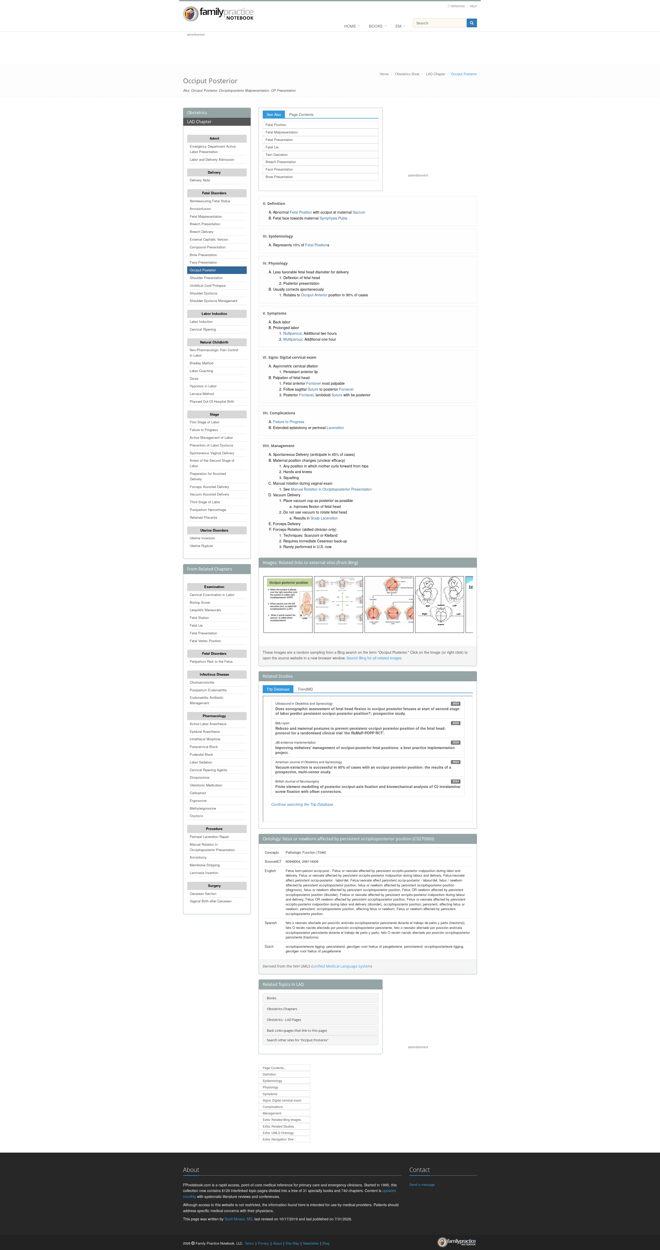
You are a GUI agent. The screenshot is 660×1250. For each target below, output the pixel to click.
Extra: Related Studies (278, 1126)
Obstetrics (197, 112)
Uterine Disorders (214, 530)
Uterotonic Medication (206, 785)
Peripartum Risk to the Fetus (211, 661)
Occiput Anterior (314, 294)
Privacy (263, 1243)
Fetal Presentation (203, 633)
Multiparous (292, 339)
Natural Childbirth (214, 342)
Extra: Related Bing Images (282, 1119)
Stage (214, 414)
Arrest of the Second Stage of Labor (212, 463)
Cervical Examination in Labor (212, 594)
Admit (214, 138)
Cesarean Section (203, 893)
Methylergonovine (203, 808)
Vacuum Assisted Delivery (209, 494)
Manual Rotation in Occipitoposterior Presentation (212, 847)
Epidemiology (272, 1080)
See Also (274, 114)
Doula (194, 378)
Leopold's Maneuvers (205, 609)
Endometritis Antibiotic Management (207, 700)
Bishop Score (200, 602)
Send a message (422, 1184)
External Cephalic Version (209, 239)
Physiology (270, 1087)
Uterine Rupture (201, 545)
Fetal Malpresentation (206, 216)
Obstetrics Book (407, 73)
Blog (326, 1243)
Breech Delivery (201, 231)
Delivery (214, 172)
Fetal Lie (196, 625)
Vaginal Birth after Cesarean (211, 901)
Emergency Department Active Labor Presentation (213, 149)
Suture (313, 389)
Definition (269, 1074)
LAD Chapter (435, 73)
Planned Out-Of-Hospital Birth (212, 401)
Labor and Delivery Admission (212, 159)
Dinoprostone (199, 777)
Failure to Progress (204, 429)
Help (473, 6)
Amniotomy (198, 857)
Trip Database (278, 689)
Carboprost (198, 792)
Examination (214, 586)
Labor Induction (214, 313)
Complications (273, 1106)
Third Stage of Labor (205, 501)
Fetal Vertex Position (205, 640)
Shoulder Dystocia (203, 293)
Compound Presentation (208, 247)
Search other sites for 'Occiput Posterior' (297, 1040)
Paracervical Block (204, 746)
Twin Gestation (277, 154)
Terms (249, 1243)
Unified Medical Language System (341, 966)
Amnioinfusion (200, 208)
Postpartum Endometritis (208, 689)
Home (350, 26)
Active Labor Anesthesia (208, 723)
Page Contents (301, 114)
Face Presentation (203, 262)
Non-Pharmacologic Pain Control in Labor (214, 352)
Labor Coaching (201, 370)
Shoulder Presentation (206, 277)
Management (272, 1113)
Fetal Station (199, 617)
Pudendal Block (201, 754)
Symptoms (270, 1094)
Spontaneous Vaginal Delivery (212, 452)
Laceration (335, 427)
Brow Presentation (203, 254)
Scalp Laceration (324, 518)
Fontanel (313, 383)
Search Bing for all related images (374, 657)
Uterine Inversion (202, 537)
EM (398, 26)
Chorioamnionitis (202, 682)
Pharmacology (214, 715)
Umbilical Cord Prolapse (208, 285)
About (277, 1243)
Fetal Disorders (214, 192)
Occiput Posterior (203, 269)
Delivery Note (200, 180)
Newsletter (311, 1243)
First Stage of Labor (204, 422)
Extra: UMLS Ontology (278, 1132)
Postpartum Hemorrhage (208, 509)
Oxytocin (196, 815)
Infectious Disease (214, 674)
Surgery (214, 885)
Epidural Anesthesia (205, 731)
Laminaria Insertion (204, 872)
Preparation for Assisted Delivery (208, 476)
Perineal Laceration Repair (209, 836)
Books (376, 26)
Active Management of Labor (211, 437)
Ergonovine (198, 800)
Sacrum (359, 212)
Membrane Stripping (205, 864)
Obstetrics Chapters (282, 1008)
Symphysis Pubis (333, 218)
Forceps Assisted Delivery (209, 486)
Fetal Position (276, 124)
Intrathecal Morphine (205, 738)
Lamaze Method (202, 393)
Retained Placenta (203, 517)
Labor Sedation (201, 762)
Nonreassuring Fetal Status (210, 200)
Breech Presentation (205, 223)
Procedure (214, 828)
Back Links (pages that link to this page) (297, 1030)
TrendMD (305, 689)
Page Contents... (274, 1068)
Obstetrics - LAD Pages (284, 1019)
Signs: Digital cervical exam (282, 1100)
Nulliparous (292, 333)
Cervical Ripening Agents (208, 769)
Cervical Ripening (203, 329)
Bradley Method (201, 362)
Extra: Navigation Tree (278, 1139)
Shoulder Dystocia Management (213, 300)
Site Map (292, 1243)
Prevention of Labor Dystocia (211, 445)
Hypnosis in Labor (203, 385)
